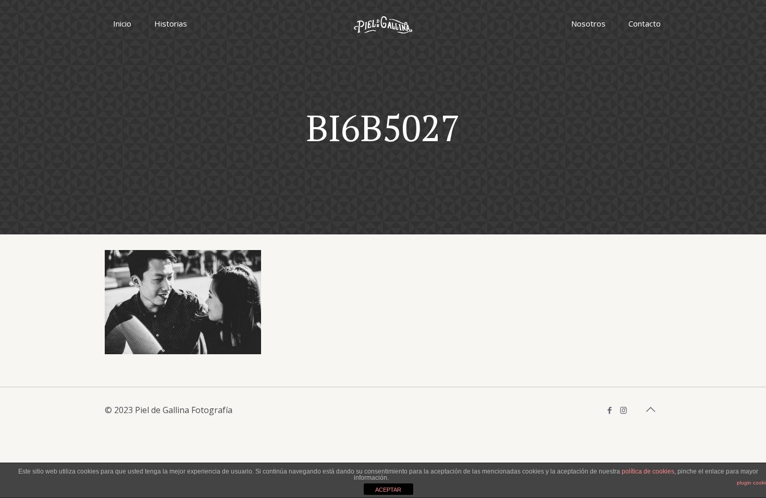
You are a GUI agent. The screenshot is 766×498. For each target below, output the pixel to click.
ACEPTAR (388, 490)
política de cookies (648, 471)
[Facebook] (609, 410)
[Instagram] (623, 410)
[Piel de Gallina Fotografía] (383, 23)
